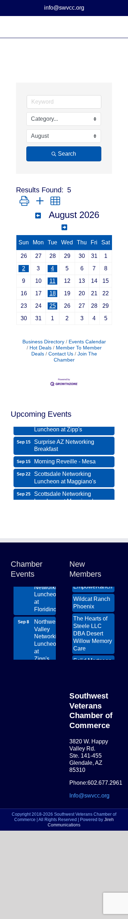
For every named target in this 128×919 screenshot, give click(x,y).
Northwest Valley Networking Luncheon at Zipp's (45, 638)
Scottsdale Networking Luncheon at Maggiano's (65, 475)
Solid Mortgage (92, 658)
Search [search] (67, 154)
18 (52, 293)
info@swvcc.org (64, 8)
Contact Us (60, 354)
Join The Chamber (75, 357)
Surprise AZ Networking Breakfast (64, 443)
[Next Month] (64, 227)
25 (52, 306)
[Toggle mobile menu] (114, 27)
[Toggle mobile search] (102, 27)
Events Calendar (87, 341)
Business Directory (43, 341)
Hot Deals (41, 348)
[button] (24, 201)
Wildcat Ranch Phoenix (91, 600)
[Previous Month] (38, 215)
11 (52, 281)
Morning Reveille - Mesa (65, 459)
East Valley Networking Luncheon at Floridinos (45, 588)
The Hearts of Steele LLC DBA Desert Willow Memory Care (92, 631)
